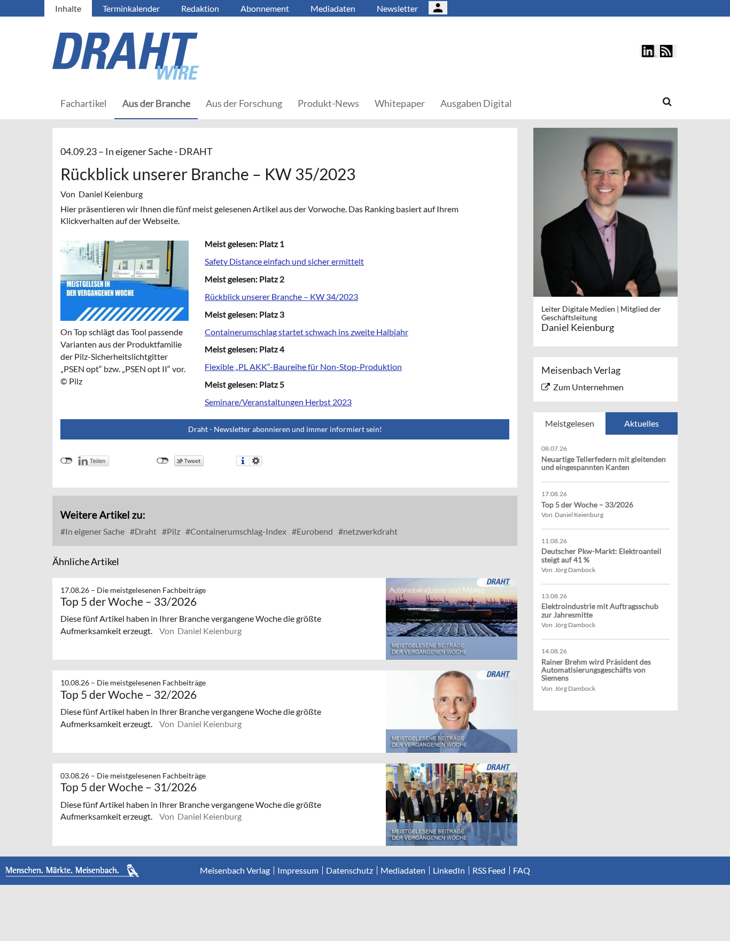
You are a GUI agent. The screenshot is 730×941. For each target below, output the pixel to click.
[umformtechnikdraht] (186, 56)
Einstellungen (255, 461)
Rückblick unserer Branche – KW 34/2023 (281, 296)
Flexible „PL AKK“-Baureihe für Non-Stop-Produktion (303, 366)
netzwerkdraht (369, 531)
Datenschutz (349, 870)
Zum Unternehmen (588, 387)
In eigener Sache (94, 531)
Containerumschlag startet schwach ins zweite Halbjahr (306, 332)
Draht (145, 531)
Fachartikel (83, 103)
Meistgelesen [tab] (569, 423)
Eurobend (314, 531)
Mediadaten (332, 8)
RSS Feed (489, 870)
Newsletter (397, 8)
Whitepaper (400, 103)
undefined (66, 461)
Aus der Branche (156, 103)
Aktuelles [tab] (641, 423)
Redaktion (200, 8)
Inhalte (68, 8)
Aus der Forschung (244, 103)
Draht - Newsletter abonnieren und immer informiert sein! (285, 429)
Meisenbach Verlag (235, 870)
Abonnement (264, 8)
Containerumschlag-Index (237, 531)
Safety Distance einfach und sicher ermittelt (284, 261)
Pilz (172, 531)
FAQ (521, 870)
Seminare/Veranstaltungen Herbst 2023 (278, 402)
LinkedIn (449, 870)
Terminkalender (131, 8)
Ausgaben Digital (476, 103)
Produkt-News (328, 103)
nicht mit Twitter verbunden (163, 461)
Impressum (298, 870)
